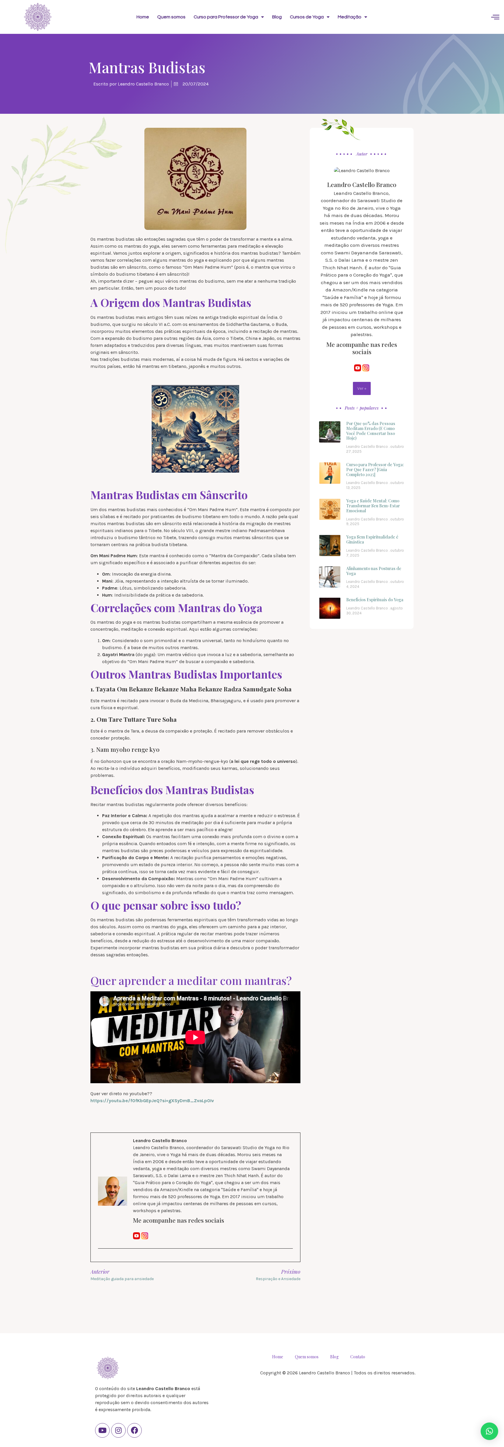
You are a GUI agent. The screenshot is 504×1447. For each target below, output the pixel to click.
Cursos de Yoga (307, 17)
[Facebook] (134, 1430)
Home (142, 17)
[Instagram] (118, 1430)
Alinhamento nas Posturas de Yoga (373, 571)
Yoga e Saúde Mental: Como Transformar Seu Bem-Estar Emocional (373, 505)
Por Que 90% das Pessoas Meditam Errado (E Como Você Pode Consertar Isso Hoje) (370, 431)
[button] (489, 1431)
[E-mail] (101, 1258)
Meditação (349, 17)
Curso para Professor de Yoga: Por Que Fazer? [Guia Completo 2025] (375, 469)
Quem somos (171, 17)
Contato (357, 1356)
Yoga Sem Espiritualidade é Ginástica (372, 539)
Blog (277, 17)
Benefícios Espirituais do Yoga (374, 599)
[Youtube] (102, 1430)
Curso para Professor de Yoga (226, 17)
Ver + (361, 388)
